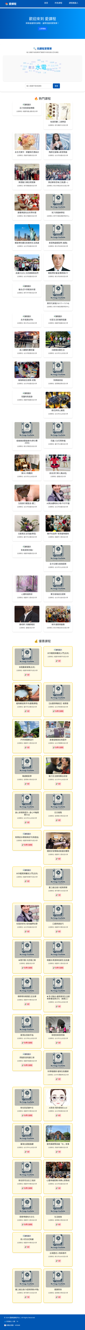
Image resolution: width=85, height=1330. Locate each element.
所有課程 (58, 3)
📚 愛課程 (10, 3)
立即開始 (42, 28)
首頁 (46, 3)
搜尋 (56, 86)
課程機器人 (73, 3)
